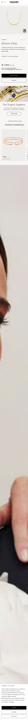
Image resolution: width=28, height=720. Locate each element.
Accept (14, 707)
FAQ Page (10, 69)
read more (14, 113)
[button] (26, 20)
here (12, 702)
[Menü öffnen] (3, 2)
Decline (14, 712)
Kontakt (14, 80)
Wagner (4, 156)
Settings (14, 716)
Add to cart (14, 75)
